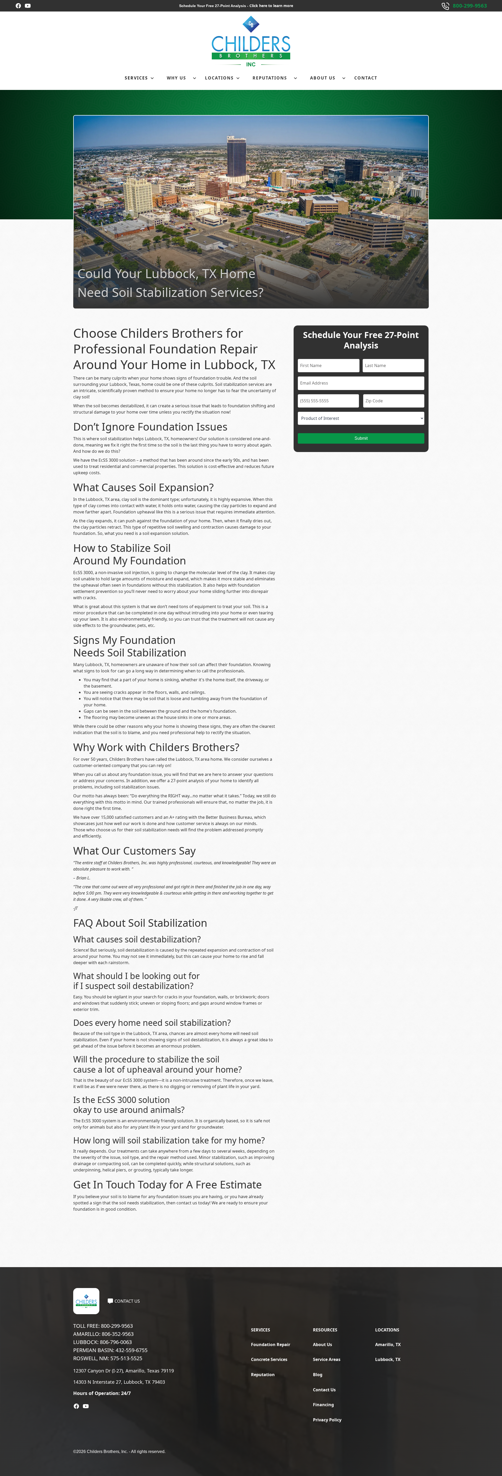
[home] (251, 41)
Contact (365, 78)
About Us (322, 1344)
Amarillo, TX (388, 1344)
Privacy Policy (327, 1420)
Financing (323, 1405)
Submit (361, 438)
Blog (317, 1374)
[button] (139, 78)
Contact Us (324, 1390)
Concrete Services (269, 1359)
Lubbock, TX (388, 1359)
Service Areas (326, 1359)
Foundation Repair (270, 1344)
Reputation (263, 1374)
